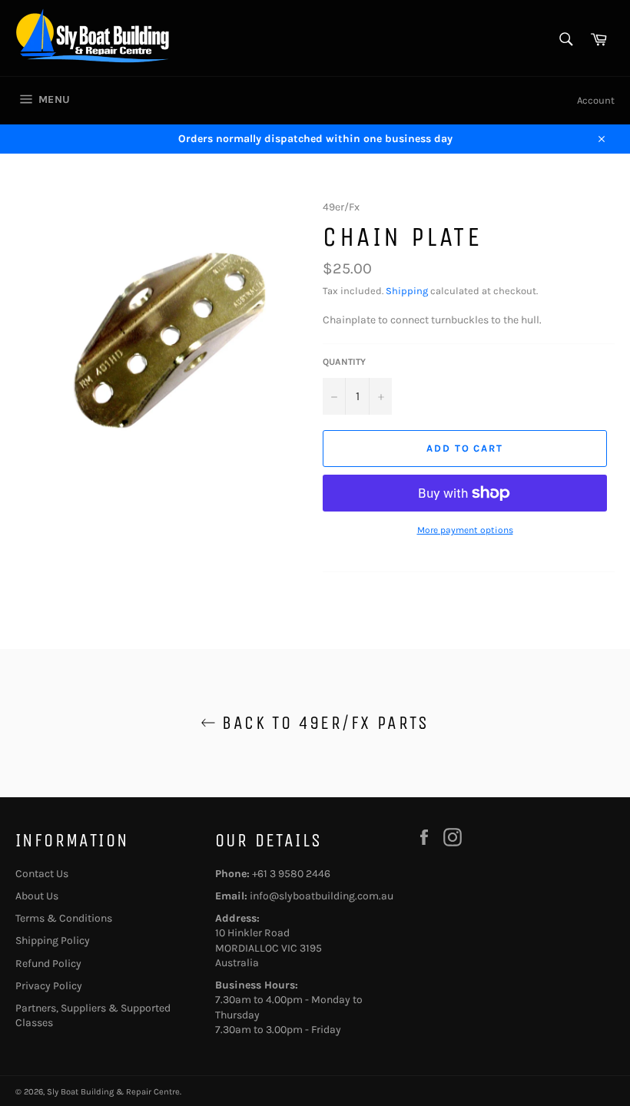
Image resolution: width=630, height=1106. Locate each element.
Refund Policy (48, 963)
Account (596, 100)
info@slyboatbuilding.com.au (321, 895)
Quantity (344, 361)
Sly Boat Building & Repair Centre (113, 1092)
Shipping (407, 290)
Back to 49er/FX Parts (322, 722)
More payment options (465, 530)
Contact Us (41, 873)
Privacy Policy (48, 985)
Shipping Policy (52, 940)
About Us (36, 895)
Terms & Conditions (63, 918)
